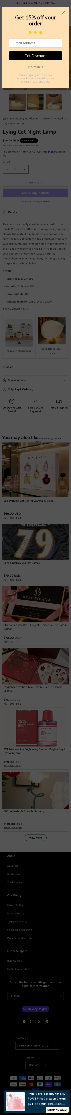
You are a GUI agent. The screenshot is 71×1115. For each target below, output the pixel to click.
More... (39, 1109)
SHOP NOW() (57, 1109)
